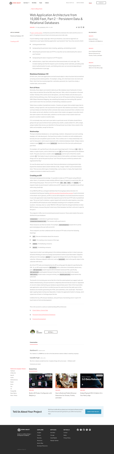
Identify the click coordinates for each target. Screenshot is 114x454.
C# (11, 388)
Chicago (52, 435)
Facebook (79, 27)
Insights (39, 432)
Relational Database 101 (17, 36)
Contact (101, 2)
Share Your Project (93, 411)
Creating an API (14, 41)
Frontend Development (39, 319)
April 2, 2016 (43, 358)
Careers (39, 435)
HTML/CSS (13, 373)
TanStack (12, 370)
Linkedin (81, 27)
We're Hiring (80, 2)
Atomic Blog (40, 443)
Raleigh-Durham (54, 440)
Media (65, 435)
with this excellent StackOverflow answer (61, 193)
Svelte (12, 377)
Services (26, 2)
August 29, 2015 (41, 350)
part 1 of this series (36, 33)
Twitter (76, 27)
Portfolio (34, 2)
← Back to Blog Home (36, 9)
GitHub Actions (14, 379)
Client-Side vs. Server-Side (40, 310)
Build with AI (70, 2)
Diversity (39, 438)
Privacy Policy (67, 438)
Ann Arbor (52, 432)
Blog (90, 2)
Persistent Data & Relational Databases (43, 314)
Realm (12, 382)
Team (40, 2)
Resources (39, 440)
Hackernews (83, 27)
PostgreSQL (13, 391)
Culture (47, 2)
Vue (11, 386)
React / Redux (13, 395)
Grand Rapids (53, 438)
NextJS (12, 375)
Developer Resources (42, 445)
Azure (11, 384)
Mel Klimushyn (39, 331)
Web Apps (32, 27)
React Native (13, 393)
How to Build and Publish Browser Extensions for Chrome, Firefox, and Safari (95, 53)
